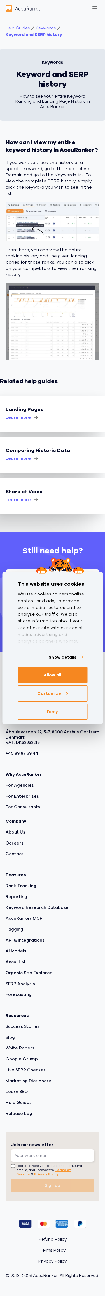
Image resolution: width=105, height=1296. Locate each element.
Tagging (14, 929)
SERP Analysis (20, 984)
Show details (62, 657)
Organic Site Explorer (29, 973)
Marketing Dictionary (28, 1081)
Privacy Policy (46, 1174)
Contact (15, 854)
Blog (10, 1037)
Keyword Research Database (37, 907)
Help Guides (18, 28)
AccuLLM (15, 962)
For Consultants (23, 807)
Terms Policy (52, 1250)
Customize (49, 693)
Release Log (19, 1113)
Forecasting (19, 994)
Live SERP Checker (26, 1070)
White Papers (20, 1048)
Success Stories (22, 1026)
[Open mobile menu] (94, 8)
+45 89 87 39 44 (22, 753)
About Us (15, 832)
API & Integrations (25, 940)
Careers (15, 843)
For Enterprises (22, 796)
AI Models (16, 951)
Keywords (46, 28)
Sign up (52, 1185)
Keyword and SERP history (34, 34)
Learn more (18, 417)
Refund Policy (53, 1239)
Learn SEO (17, 1091)
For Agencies (20, 785)
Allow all (53, 675)
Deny (52, 712)
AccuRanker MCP (24, 918)
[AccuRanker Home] (24, 8)
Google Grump (22, 1059)
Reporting (16, 897)
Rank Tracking (21, 886)
